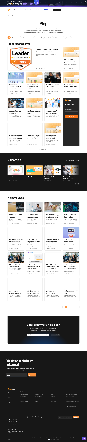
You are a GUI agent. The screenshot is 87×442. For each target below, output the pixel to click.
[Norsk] (65, 430)
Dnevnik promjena (23, 399)
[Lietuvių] (58, 430)
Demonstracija (65, 9)
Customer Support (38, 37)
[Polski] (67, 430)
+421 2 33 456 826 (13, 417)
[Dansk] (33, 430)
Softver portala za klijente (71, 406)
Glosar (52, 394)
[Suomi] (46, 430)
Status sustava (23, 396)
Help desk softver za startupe (71, 408)
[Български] (28, 430)
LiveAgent (53, 330)
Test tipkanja (53, 401)
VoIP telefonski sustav (70, 396)
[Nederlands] (63, 430)
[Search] (51, 10)
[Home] (8, 15)
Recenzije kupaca (38, 396)
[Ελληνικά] (37, 430)
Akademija (53, 396)
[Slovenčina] (75, 430)
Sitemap (64, 437)
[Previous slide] (76, 184)
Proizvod (26, 9)
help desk (57, 29)
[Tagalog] (51, 431)
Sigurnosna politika (44, 437)
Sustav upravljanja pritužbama (72, 403)
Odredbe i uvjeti (35, 437)
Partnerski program (39, 399)
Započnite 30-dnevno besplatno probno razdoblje (38, 334)
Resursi (31, 9)
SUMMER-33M (12, 5)
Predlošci (52, 399)
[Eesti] (43, 430)
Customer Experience (48, 37)
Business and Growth (16, 37)
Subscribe (76, 417)
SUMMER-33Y (24, 5)
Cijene (9, 394)
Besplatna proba (56, 9)
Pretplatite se (71, 116)
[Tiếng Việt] (53, 431)
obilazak (9, 402)
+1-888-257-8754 (13, 419)
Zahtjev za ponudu (24, 401)
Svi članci (43, 149)
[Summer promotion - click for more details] (43, 3)
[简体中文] (55, 431)
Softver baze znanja (70, 391)
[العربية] (26, 430)
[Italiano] (54, 430)
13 (75, 306)
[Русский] (73, 430)
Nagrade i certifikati (39, 394)
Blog (12, 15)
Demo (9, 392)
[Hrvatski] (50, 430)
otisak (36, 401)
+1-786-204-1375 (13, 421)
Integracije (10, 399)
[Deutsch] (35, 430)
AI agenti (19, 9)
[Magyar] (52, 430)
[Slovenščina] (77, 430)
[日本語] (56, 430)
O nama (36, 391)
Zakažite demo (31, 375)
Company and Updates (27, 37)
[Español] (41, 430)
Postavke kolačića (71, 437)
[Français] (48, 430)
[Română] (71, 430)
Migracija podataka (24, 394)
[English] (39, 430)
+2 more (67, 37)
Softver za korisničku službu (71, 394)
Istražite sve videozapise (72, 160)
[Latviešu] (60, 430)
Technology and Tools (59, 37)
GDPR (59, 437)
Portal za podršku (23, 391)
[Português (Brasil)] (69, 430)
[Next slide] (78, 184)
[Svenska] (49, 431)
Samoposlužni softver (70, 399)
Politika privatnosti (53, 437)
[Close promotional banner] (85, 2)
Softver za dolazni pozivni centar (72, 401)
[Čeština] (31, 430)
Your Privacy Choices (54, 439)
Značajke (9, 397)
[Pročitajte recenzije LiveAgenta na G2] (48, 417)
